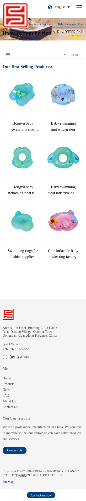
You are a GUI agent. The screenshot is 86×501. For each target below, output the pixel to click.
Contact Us (10, 407)
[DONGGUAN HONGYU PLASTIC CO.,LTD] (15, 14)
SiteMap (8, 482)
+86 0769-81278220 (16, 349)
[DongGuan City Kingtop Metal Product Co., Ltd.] (8, 314)
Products (8, 384)
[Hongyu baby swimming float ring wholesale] (23, 158)
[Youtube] (26, 357)
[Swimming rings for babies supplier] (23, 222)
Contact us (14, 450)
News (6, 390)
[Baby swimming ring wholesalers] (63, 94)
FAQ (6, 395)
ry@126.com (11, 344)
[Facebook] (5, 357)
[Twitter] (12, 357)
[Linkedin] (19, 357)
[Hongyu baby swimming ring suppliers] (23, 94)
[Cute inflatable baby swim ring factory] (63, 222)
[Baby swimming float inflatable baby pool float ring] (63, 158)
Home (7, 378)
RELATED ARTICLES (47, 475)
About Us (9, 401)
